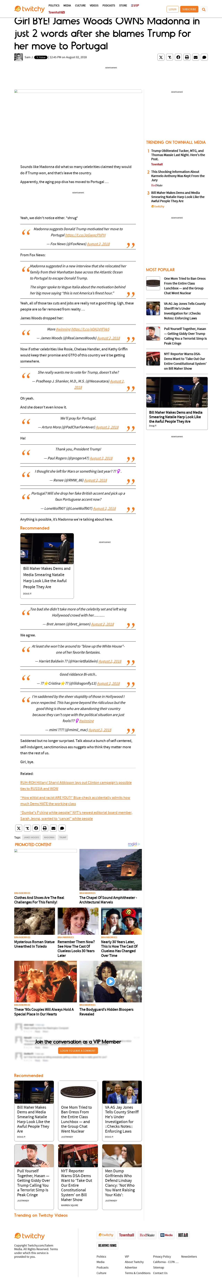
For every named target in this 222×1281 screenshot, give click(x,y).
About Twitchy (134, 1262)
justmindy (67, 1137)
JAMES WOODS (31, 837)
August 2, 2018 (98, 244)
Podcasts (109, 5)
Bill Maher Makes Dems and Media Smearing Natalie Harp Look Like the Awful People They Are (177, 197)
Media (67, 5)
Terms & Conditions (138, 1273)
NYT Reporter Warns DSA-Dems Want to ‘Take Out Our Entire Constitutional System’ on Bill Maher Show (76, 1185)
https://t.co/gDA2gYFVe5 (90, 329)
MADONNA (49, 837)
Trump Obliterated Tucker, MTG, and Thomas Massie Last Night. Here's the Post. (178, 155)
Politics (54, 5)
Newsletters (189, 1256)
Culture (80, 5)
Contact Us (160, 1273)
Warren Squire (69, 1205)
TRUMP (62, 837)
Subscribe (189, 9)
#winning (63, 329)
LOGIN (173, 9)
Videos (94, 5)
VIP (127, 1256)
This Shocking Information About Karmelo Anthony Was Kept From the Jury (178, 176)
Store (123, 5)
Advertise (131, 1267)
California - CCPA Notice (166, 1262)
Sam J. (29, 57)
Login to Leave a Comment (78, 1050)
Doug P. (27, 594)
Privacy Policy (162, 1256)
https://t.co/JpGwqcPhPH (85, 235)
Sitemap (158, 1267)
